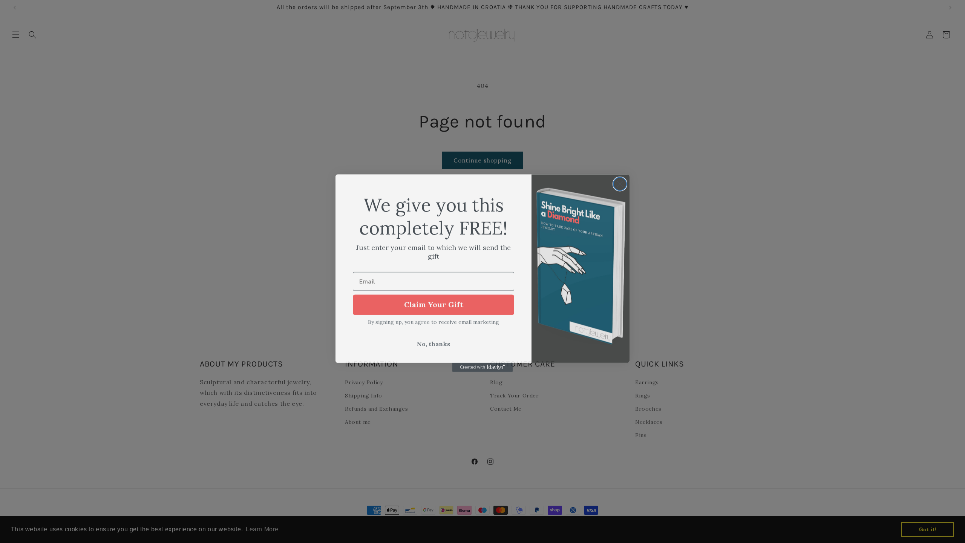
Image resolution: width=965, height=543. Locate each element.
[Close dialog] (619, 182)
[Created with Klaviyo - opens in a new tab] (482, 365)
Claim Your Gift (433, 303)
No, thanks (433, 342)
